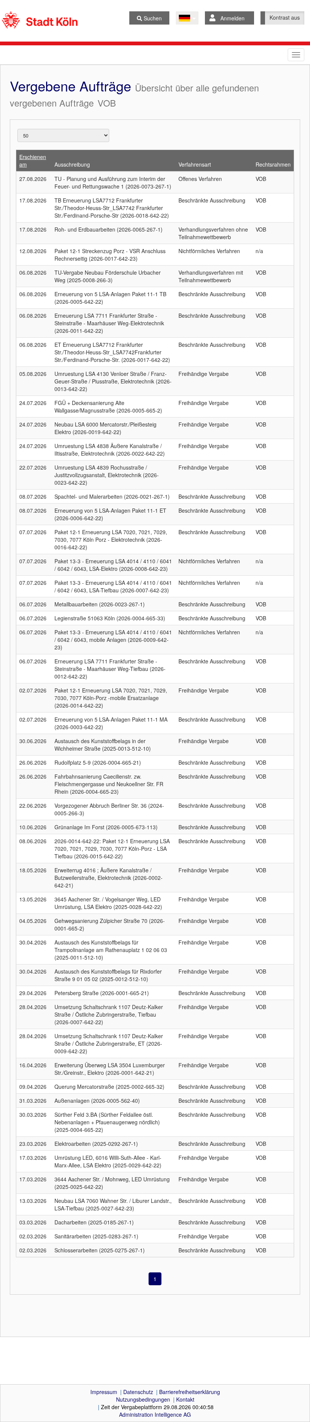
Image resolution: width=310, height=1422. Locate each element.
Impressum (103, 1392)
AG (155, 1414)
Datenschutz (138, 1392)
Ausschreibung (72, 164)
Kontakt (185, 1399)
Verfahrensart (194, 164)
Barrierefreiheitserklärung (189, 1392)
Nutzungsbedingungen (143, 1399)
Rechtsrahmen (273, 164)
